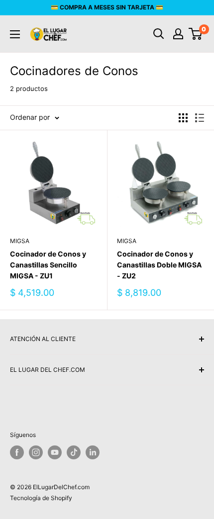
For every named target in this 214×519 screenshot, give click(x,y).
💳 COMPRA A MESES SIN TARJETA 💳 (107, 7)
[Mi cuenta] (178, 33)
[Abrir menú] (15, 34)
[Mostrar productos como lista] (199, 117)
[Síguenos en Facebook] (17, 452)
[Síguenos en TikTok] (74, 452)
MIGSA (19, 241)
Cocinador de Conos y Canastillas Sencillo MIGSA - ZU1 (48, 264)
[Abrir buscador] (158, 33)
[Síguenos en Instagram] (36, 452)
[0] (196, 34)
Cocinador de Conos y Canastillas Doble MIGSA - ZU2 (159, 264)
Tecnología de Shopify (41, 498)
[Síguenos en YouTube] (55, 452)
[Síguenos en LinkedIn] (93, 452)
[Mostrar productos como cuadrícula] (183, 117)
